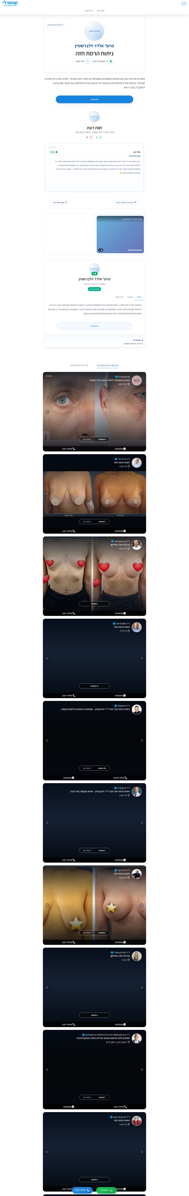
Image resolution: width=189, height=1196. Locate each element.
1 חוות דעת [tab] (87, 1097)
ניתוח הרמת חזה (122, 462)
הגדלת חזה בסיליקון (120, 544)
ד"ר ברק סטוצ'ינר (122, 541)
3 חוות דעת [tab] (87, 933)
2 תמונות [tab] (102, 521)
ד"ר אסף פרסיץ (123, 623)
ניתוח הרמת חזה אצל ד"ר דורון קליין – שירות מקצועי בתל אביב (100, 791)
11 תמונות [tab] (95, 686)
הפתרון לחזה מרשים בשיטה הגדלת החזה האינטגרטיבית (103, 1038)
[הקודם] (142, 412)
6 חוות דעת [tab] (87, 439)
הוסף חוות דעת (58, 202)
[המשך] (47, 412)
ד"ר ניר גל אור (124, 870)
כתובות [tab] (130, 297)
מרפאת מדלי (124, 377)
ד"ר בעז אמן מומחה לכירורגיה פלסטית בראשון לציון (108, 1035)
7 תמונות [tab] (102, 1097)
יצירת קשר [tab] (119, 297)
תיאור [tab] (139, 297)
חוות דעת (100, 10)
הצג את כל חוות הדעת (124, 202)
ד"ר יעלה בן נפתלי (122, 952)
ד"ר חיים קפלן (124, 705)
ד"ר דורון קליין (124, 788)
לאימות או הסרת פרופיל (54, 25)
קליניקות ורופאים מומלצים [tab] (107, 365)
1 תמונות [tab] (94, 603)
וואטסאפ (94, 99)
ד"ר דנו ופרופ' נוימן (121, 1117)
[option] (94, 166)
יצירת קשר (89, 10)
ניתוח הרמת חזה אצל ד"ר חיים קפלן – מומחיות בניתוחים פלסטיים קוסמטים (94, 709)
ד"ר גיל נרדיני (124, 459)
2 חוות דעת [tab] (87, 521)
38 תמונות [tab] (102, 768)
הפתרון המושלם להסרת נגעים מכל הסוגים (110, 380)
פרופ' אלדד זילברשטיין (94, 45)
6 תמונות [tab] (102, 439)
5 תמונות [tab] (102, 933)
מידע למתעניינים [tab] (78, 365)
